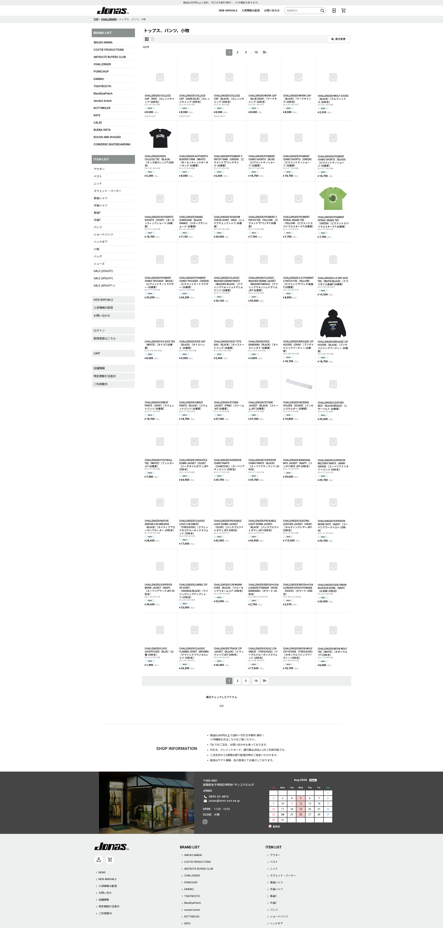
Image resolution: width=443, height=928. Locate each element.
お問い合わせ (272, 10)
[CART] (343, 10)
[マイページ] (98, 859)
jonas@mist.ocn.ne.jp (224, 800)
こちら (232, 739)
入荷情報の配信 (251, 10)
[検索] (322, 10)
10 (255, 52)
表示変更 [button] (340, 39)
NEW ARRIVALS (228, 10)
